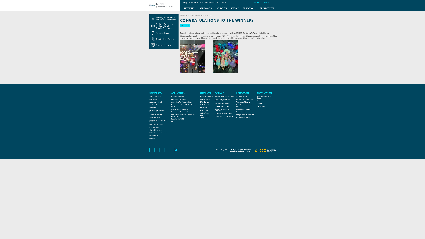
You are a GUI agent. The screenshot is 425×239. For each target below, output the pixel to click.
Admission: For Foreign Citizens (181, 102)
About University (155, 96)
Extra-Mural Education (243, 109)
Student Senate (205, 99)
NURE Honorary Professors (158, 133)
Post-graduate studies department (222, 100)
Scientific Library (241, 96)
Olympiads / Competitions (224, 116)
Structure (152, 107)
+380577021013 (220, 3)
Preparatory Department (179, 112)
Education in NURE (177, 119)
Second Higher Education (179, 109)
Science (235, 8)
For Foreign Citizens (243, 117)
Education (248, 8)
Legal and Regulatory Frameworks (156, 111)
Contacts (266, 3)
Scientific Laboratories (222, 103)
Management (153, 99)
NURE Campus (204, 102)
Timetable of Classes (206, 96)
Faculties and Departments (245, 99)
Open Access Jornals (222, 106)
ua (255, 2)
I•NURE (259, 103)
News (187, 15)
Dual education (241, 112)
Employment (204, 107)
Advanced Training (155, 115)
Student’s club (204, 105)
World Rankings (154, 117)
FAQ (172, 122)
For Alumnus (153, 135)
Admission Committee (178, 99)
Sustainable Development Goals (158, 121)
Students (221, 8)
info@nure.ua (209, 3)
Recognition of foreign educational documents (182, 115)
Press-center (267, 8)
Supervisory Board (155, 102)
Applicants (206, 8)
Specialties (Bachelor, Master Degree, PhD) (183, 105)
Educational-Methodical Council (244, 105)
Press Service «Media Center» (264, 97)
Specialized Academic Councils (222, 110)
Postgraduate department (245, 115)
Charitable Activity (155, 130)
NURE (182, 15)
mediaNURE (261, 106)
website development (237, 151)
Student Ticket (204, 113)
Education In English (178, 96)
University (188, 8)
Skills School (204, 110)
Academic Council (155, 105)
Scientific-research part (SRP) (224, 96)
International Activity (156, 124)
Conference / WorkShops (223, 113)
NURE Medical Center (204, 116)
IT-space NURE (154, 127)
